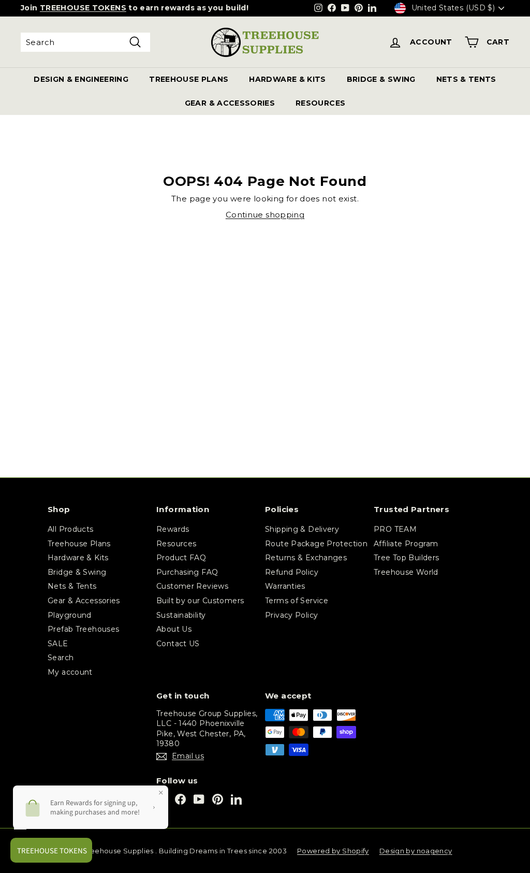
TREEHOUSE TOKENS (83, 7)
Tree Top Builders (406, 557)
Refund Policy (291, 572)
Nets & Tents (72, 586)
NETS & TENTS (466, 79)
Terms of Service (296, 600)
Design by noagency (415, 851)
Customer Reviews (192, 586)
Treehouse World (406, 572)
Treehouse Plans (79, 543)
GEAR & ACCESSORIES (230, 103)
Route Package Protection (316, 543)
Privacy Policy (291, 615)
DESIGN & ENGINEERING (81, 79)
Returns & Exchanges (306, 557)
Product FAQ (181, 557)
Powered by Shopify (333, 851)
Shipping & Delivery (302, 529)
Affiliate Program (406, 543)
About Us (174, 629)
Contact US (178, 643)
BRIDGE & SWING (381, 79)
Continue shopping (265, 215)
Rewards (172, 529)
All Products (71, 529)
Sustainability (180, 615)
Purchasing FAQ (187, 572)
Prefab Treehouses (83, 629)
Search (60, 657)
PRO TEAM (395, 529)
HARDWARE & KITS (287, 79)
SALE (58, 643)
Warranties (285, 586)
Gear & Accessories (84, 600)
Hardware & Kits (78, 557)
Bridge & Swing (77, 572)
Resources (176, 543)
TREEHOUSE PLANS (188, 79)
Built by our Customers (200, 600)
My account (70, 672)
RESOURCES (320, 103)
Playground (70, 615)
